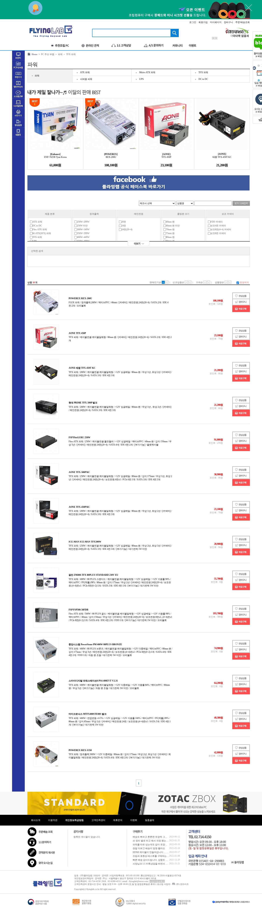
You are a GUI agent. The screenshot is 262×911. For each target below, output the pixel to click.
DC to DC (203, 79)
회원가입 (203, 22)
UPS (141, 79)
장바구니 (228, 22)
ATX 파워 (85, 72)
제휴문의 (117, 820)
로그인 (192, 22)
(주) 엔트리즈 (182, 884)
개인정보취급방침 (74, 820)
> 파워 (58, 54)
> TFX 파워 (69, 54)
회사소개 (35, 820)
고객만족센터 (98, 820)
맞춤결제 (149, 820)
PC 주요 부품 (47, 54)
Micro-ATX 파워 (147, 72)
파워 (37, 75)
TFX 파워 (203, 72)
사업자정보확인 (157, 881)
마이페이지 (216, 22)
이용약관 (52, 820)
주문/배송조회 (242, 22)
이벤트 (133, 820)
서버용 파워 (86, 79)
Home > (35, 54)
